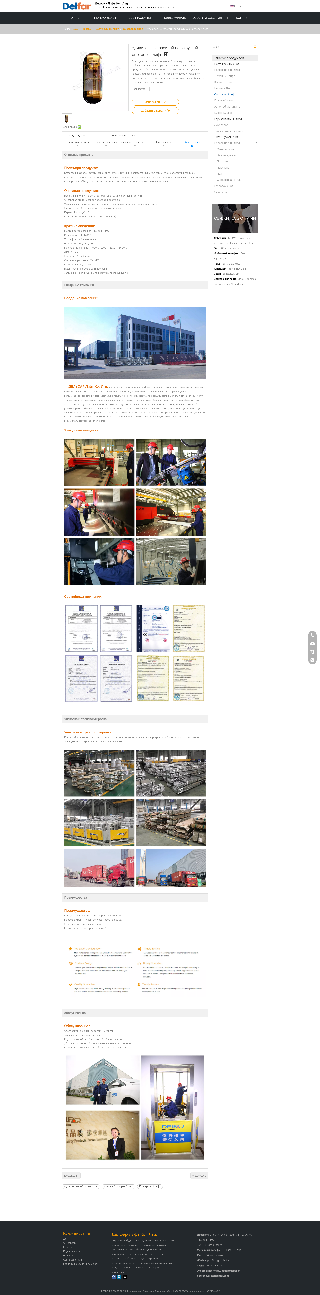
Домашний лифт (224, 76)
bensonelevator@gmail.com (229, 284)
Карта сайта (181, 1291)
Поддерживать (71, 1251)
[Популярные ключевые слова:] (255, 47)
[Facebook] (114, 1277)
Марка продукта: (118, 135)
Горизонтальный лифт (228, 119)
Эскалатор (221, 125)
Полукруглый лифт (150, 1186)
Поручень (223, 167)
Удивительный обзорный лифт (81, 1186)
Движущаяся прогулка (228, 131)
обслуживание (192, 142)
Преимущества (163, 142)
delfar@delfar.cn (247, 279)
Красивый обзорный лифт (118, 1186)
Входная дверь (226, 155)
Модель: (68, 135)
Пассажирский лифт (227, 69)
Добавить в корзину (154, 110)
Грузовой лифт (224, 100)
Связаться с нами (73, 1259)
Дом (65, 1238)
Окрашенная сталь (229, 179)
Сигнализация (225, 149)
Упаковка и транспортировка (135, 142)
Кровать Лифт (223, 82)
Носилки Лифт (223, 88)
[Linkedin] (119, 1277)
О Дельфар (69, 1243)
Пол (219, 173)
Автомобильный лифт (228, 106)
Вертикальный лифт (227, 64)
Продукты (68, 1247)
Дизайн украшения (226, 137)
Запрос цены (153, 102)
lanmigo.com (213, 1291)
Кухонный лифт (224, 112)
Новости (68, 1255)
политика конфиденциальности (80, 1264)
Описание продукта (78, 142)
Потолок (222, 161)
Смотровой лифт (225, 94)
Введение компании (106, 142)
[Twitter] (125, 1277)
